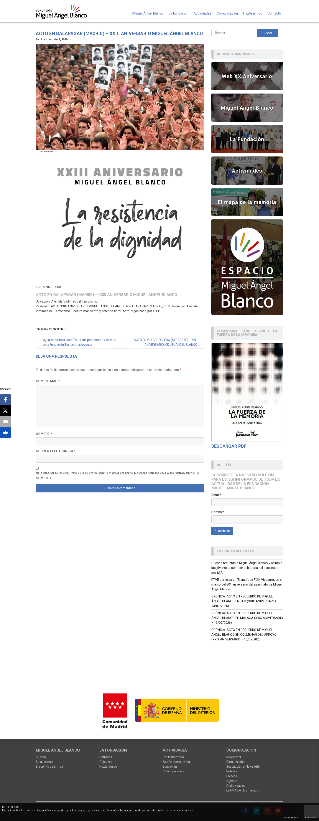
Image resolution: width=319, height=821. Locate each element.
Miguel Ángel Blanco (147, 13)
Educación (170, 766)
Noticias (58, 328)
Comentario (48, 381)
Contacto (274, 13)
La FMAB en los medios (242, 790)
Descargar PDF (228, 446)
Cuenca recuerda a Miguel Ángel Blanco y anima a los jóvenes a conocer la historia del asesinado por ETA (246, 567)
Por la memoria (173, 757)
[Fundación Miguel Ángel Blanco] (64, 11)
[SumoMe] (5, 432)
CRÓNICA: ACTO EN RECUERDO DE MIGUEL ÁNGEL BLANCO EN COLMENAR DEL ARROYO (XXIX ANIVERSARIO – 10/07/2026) (243, 634)
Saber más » (291, 817)
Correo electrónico (56, 451)
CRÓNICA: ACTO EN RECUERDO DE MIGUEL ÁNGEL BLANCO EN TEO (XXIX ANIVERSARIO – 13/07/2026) (245, 601)
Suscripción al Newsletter (243, 766)
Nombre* (217, 512)
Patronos (105, 757)
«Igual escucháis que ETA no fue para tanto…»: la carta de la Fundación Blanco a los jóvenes (80, 342)
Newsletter (233, 757)
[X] (5, 410)
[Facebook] (5, 399)
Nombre (44, 434)
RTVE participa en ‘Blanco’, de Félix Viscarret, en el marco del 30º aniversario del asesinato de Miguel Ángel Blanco (246, 584)
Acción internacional (177, 761)
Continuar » (310, 817)
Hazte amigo (252, 13)
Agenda (231, 781)
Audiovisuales (235, 785)
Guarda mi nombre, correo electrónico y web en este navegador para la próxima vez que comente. (118, 475)
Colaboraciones (173, 771)
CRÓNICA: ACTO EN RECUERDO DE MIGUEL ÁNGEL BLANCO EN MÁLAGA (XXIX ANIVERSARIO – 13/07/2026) (247, 618)
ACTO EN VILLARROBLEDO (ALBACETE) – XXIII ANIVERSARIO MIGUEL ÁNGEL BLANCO (165, 342)
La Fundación (178, 13)
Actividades (203, 13)
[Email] (5, 421)
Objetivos (105, 761)
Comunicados (235, 761)
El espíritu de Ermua (49, 766)
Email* (216, 495)
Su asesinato (45, 761)
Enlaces (231, 776)
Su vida (41, 757)
